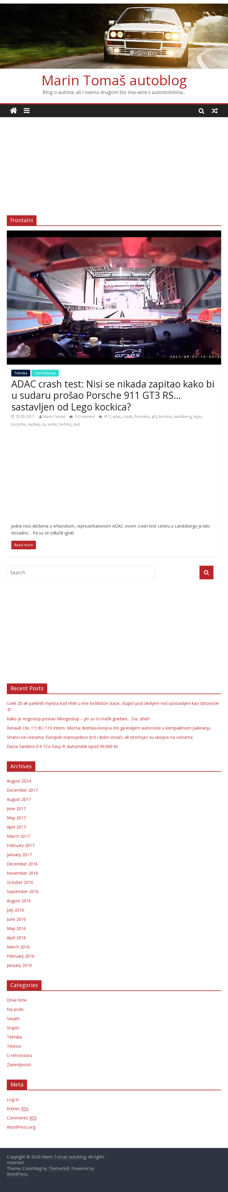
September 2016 (23, 891)
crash (127, 416)
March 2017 (18, 836)
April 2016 (16, 937)
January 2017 (19, 854)
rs (43, 424)
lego (197, 416)
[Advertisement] (114, 161)
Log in (13, 1099)
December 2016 (22, 864)
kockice (165, 416)
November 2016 (22, 873)
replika (33, 424)
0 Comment (84, 416)
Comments (22, 1118)
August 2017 (19, 799)
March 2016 (18, 947)
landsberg (182, 416)
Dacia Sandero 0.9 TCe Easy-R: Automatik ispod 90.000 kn (62, 746)
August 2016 (19, 901)
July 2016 (15, 910)
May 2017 (16, 818)
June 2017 (16, 808)
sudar (52, 424)
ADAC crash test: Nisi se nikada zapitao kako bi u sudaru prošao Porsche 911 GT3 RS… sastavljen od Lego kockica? (112, 395)
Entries (17, 1108)
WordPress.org (21, 1127)
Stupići (13, 1028)
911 (107, 416)
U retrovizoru (19, 1055)
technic (65, 424)
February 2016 (20, 956)
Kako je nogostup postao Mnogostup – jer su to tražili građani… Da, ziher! (78, 719)
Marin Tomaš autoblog (114, 80)
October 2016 (20, 882)
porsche (18, 424)
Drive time (17, 1000)
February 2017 (20, 845)
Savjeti (13, 1018)
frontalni (142, 416)
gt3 (154, 416)
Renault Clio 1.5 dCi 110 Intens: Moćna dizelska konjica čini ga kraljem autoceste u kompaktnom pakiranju (108, 728)
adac (117, 416)
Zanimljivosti (45, 373)
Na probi (15, 1009)
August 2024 (19, 781)
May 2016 (16, 928)
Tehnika (20, 373)
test (77, 424)
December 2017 (22, 790)
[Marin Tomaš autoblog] (114, 36)
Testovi (14, 1046)
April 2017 (16, 827)
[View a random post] (214, 110)
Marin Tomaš (54, 416)
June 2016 (16, 919)
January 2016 (19, 965)
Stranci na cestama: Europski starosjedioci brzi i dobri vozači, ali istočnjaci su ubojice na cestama (100, 737)
